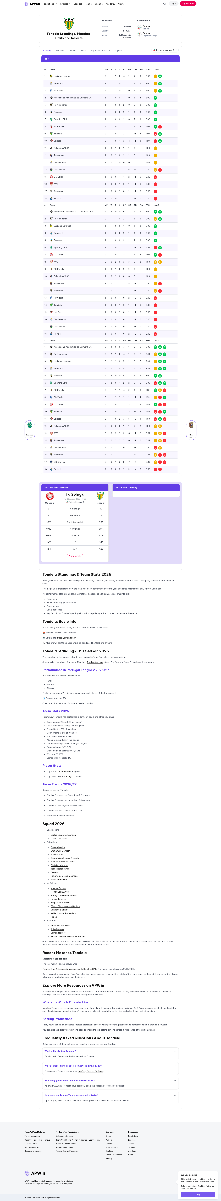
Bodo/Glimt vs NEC (32, 1147)
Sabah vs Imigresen (64, 1136)
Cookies (109, 1151)
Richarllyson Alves (60, 892)
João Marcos (65, 771)
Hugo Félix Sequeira (60, 902)
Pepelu (54, 917)
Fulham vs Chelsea (32, 1136)
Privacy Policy (112, 1147)
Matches (60, 50)
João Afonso (57, 854)
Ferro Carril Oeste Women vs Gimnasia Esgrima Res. (78, 1140)
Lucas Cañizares (59, 838)
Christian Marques (59, 865)
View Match (75, 556)
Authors (109, 1140)
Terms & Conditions (114, 1155)
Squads (118, 50)
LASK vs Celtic (31, 1143)
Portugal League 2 (76, 502)
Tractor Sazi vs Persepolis (67, 1151)
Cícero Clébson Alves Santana (65, 906)
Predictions (48, 4)
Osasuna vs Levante (33, 1151)
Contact (109, 1143)
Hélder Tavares (58, 899)
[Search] (164, 3)
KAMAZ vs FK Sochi (64, 1147)
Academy (110, 4)
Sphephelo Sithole (60, 909)
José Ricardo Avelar (60, 868)
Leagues (78, 4)
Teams (88, 4)
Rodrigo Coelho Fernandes (64, 895)
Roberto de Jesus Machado (64, 876)
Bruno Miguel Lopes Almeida (65, 858)
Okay (198, 1194)
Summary (47, 50)
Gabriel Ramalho (59, 879)
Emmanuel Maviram (60, 851)
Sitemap (109, 1158)
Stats (83, 50)
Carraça (68, 776)
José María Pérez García (63, 861)
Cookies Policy (204, 1186)
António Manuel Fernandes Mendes (68, 936)
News (121, 4)
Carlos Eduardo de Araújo (63, 835)
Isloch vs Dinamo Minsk (66, 1143)
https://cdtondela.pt (66, 637)
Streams (99, 4)
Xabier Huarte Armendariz (63, 913)
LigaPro (81, 1071)
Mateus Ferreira (58, 888)
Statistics (63, 4)
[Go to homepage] (32, 4)
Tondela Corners (95, 662)
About (108, 1136)
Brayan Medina (58, 847)
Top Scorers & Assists (100, 50)
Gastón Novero (58, 932)
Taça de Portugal (94, 1071)
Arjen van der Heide (60, 925)
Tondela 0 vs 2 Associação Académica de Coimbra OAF (69, 969)
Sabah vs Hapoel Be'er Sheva (37, 1140)
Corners (72, 50)
